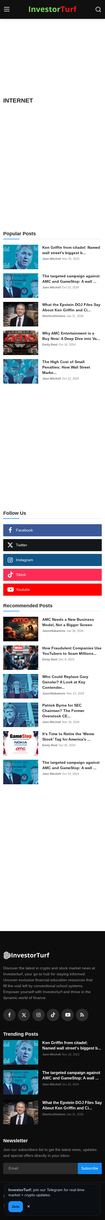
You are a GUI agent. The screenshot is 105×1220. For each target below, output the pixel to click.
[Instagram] (38, 1015)
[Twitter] (24, 1015)
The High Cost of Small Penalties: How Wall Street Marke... (66, 367)
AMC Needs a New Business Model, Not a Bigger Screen (68, 622)
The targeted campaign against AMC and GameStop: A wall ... (71, 279)
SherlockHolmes (53, 316)
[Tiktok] (53, 1015)
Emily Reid (49, 344)
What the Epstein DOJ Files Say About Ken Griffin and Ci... (71, 307)
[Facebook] (9, 1015)
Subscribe (89, 1168)
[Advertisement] (52, 56)
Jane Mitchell (51, 258)
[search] (98, 9)
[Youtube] (67, 1015)
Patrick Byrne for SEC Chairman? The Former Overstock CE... (63, 710)
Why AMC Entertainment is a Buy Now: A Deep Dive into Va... (71, 336)
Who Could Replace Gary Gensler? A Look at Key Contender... (65, 682)
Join (16, 1206)
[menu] (6, 9)
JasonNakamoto (53, 630)
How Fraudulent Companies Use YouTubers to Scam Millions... (72, 651)
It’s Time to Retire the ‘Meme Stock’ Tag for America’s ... (68, 736)
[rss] (82, 1015)
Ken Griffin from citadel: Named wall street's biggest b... (71, 250)
